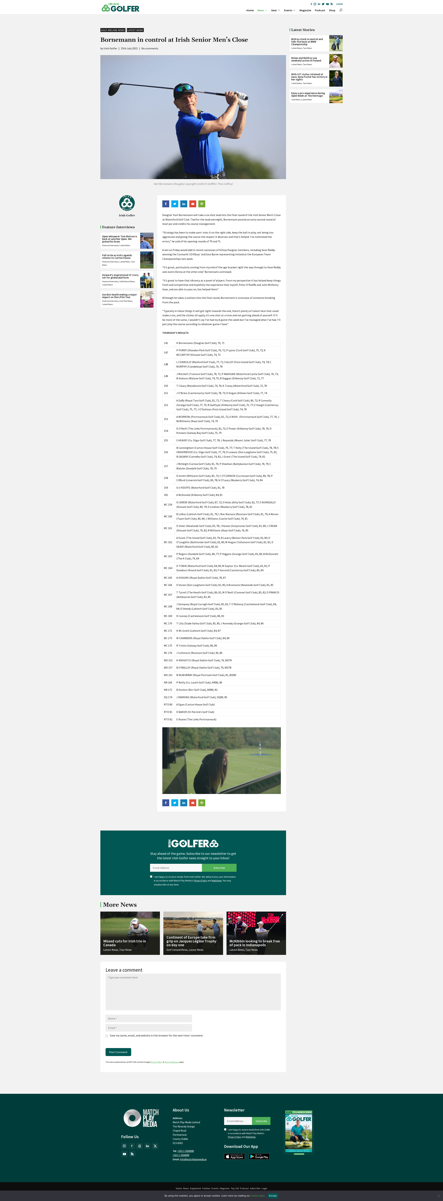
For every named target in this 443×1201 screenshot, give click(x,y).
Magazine (305, 10)
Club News (295, 99)
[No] (438, 1196)
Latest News (135, 30)
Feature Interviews (110, 245)
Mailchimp (217, 880)
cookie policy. (258, 1195)
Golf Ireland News (113, 30)
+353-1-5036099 (181, 1155)
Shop (332, 10)
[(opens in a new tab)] (299, 1132)
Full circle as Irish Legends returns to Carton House (117, 257)
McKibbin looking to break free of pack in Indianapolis (254, 943)
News (260, 10)
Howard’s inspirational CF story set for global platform (120, 276)
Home (250, 10)
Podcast (320, 10)
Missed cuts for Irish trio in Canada (124, 943)
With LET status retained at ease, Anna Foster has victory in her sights (309, 77)
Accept (273, 1195)
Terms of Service (171, 1062)
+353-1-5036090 (185, 1151)
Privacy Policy (200, 880)
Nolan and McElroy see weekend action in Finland (306, 59)
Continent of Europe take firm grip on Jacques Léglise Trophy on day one (191, 941)
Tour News (307, 48)
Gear (274, 10)
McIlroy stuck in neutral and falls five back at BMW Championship (307, 41)
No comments (149, 48)
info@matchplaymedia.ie (193, 1159)
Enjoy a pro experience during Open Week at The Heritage (308, 94)
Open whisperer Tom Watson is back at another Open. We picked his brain (119, 239)
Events (288, 10)
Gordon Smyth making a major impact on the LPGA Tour (119, 296)
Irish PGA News (125, 301)
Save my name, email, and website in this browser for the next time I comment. (156, 1035)
